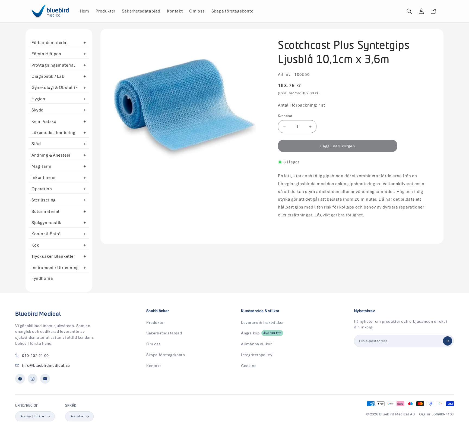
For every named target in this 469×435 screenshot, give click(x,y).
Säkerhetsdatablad (164, 333)
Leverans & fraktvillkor (262, 322)
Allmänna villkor (256, 343)
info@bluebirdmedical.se (46, 365)
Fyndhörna (42, 278)
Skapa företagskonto (165, 354)
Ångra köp (261, 333)
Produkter (155, 322)
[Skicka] (447, 341)
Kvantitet (285, 116)
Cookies (248, 365)
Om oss (153, 343)
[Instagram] (32, 379)
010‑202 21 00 (35, 355)
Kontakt (153, 365)
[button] (409, 11)
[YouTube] (45, 379)
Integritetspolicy (256, 354)
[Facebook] (20, 379)
